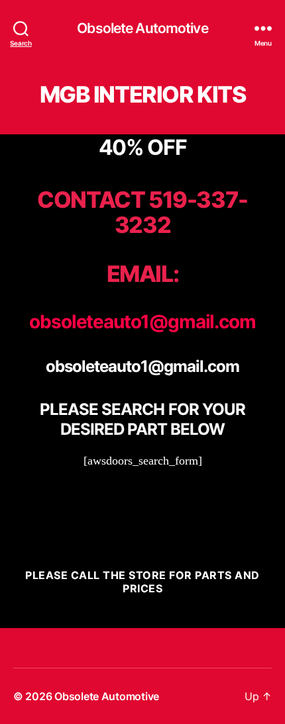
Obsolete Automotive (142, 28)
